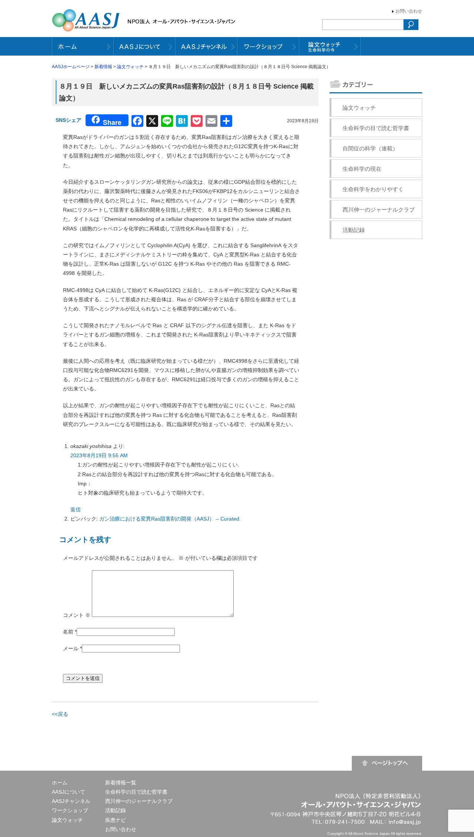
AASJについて (68, 792)
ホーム (59, 782)
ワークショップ (70, 810)
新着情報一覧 (120, 782)
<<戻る (60, 714)
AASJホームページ (71, 66)
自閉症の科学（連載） (370, 148)
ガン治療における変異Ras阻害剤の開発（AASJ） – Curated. (170, 519)
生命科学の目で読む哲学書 (376, 128)
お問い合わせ (408, 11)
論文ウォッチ (130, 66)
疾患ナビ (115, 820)
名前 (68, 632)
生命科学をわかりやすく (373, 189)
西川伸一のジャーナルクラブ (379, 209)
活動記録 (354, 230)
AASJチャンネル (71, 801)
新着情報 (103, 66)
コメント (76, 615)
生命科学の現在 (362, 169)
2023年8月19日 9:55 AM (99, 455)
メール (71, 648)
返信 (75, 509)
